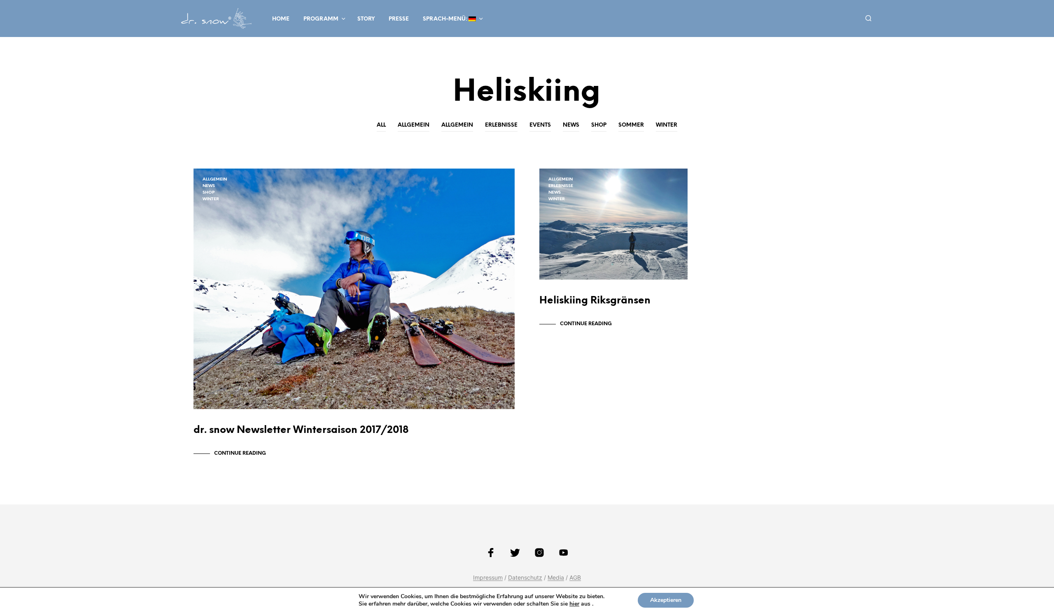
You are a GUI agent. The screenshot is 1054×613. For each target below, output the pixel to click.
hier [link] (574, 604)
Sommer (631, 125)
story (366, 19)
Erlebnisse (501, 125)
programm (320, 19)
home (280, 19)
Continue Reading (240, 453)
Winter (666, 125)
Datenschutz (525, 577)
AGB (575, 577)
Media (556, 577)
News (571, 125)
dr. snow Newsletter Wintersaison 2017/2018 (301, 430)
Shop (598, 125)
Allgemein (413, 125)
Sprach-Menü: (446, 19)
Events (540, 125)
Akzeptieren (665, 600)
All (381, 125)
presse (399, 19)
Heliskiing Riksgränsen (595, 301)
